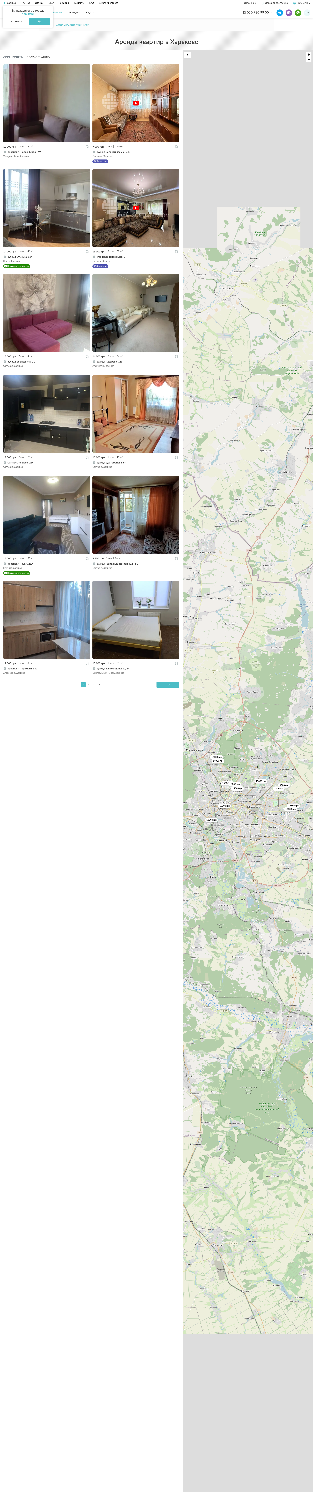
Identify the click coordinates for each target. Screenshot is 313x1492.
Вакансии (64, 3)
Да (39, 21)
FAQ (91, 3)
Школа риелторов (108, 3)
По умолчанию (38, 57)
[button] (247, 3)
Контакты (79, 3)
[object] (46, 154)
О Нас (26, 3)
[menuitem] (55, 12)
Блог (51, 3)
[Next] (167, 685)
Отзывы (39, 3)
